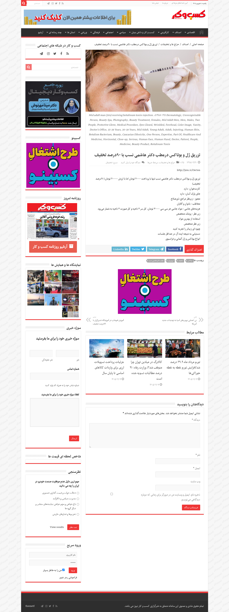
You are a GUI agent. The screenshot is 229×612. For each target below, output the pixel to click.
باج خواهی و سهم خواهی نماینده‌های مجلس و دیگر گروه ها (55, 506)
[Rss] (62, 3)
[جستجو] (23, 3)
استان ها (71, 32)
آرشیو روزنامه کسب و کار (50, 247)
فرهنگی (96, 32)
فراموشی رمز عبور (68, 577)
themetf (30, 606)
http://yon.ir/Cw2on (188, 170)
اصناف (178, 32)
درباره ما (165, 3)
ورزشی (84, 32)
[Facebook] (60, 3)
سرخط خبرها (153, 163)
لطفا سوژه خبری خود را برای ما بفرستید (60, 395)
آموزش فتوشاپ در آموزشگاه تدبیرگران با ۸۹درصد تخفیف (108, 321)
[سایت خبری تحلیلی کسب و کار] (188, 14)
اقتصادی (191, 32)
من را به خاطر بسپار (52, 570)
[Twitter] (56, 3)
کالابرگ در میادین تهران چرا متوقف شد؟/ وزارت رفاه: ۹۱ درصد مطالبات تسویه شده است (146, 371)
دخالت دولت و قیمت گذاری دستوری (59, 493)
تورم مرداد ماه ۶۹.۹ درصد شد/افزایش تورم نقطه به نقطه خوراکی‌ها (183, 368)
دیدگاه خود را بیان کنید (130, 163)
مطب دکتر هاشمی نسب (156, 260)
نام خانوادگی (47, 360)
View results (57, 527)
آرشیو (40, 32)
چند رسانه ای (55, 32)
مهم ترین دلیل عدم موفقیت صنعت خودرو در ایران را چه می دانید (57, 484)
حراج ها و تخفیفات (169, 44)
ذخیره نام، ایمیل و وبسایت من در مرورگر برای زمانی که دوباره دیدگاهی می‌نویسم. (170, 497)
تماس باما (155, 3)
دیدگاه (196, 420)
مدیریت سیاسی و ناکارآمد (64, 499)
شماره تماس (73, 369)
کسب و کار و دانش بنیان (143, 32)
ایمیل (196, 468)
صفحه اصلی (201, 32)
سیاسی (122, 32)
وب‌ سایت (195, 481)
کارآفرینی (164, 32)
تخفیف (180, 260)
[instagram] (52, 3)
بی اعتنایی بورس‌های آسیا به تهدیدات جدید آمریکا (179, 321)
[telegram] (48, 3)
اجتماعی (109, 32)
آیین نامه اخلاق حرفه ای (179, 3)
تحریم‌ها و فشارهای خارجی (64, 514)
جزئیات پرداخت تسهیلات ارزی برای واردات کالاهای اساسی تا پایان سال (109, 368)
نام (198, 455)
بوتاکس (190, 260)
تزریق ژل (171, 260)
